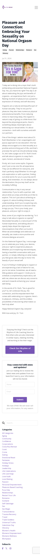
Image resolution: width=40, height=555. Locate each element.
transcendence (8, 512)
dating (5, 50)
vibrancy (5, 53)
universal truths (9, 522)
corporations (7, 444)
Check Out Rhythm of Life (20, 349)
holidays (5, 466)
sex (35, 50)
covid (4, 449)
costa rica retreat (9, 447)
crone (4, 452)
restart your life (9, 495)
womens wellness (9, 536)
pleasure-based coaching (12, 487)
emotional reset (8, 457)
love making (7, 479)
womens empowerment (11, 533)
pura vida (6, 490)
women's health (8, 530)
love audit (6, 476)
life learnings (8, 474)
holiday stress (8, 463)
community (6, 438)
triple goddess (8, 520)
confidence (6, 441)
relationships (20, 50)
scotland (5, 501)
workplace (6, 539)
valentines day (8, 525)
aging (4, 436)
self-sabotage (7, 503)
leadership (6, 468)
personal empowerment (11, 484)
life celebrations (9, 471)
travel (4, 517)
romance (29, 50)
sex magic (6, 509)
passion (11, 50)
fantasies (6, 460)
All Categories (7, 433)
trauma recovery (9, 514)
